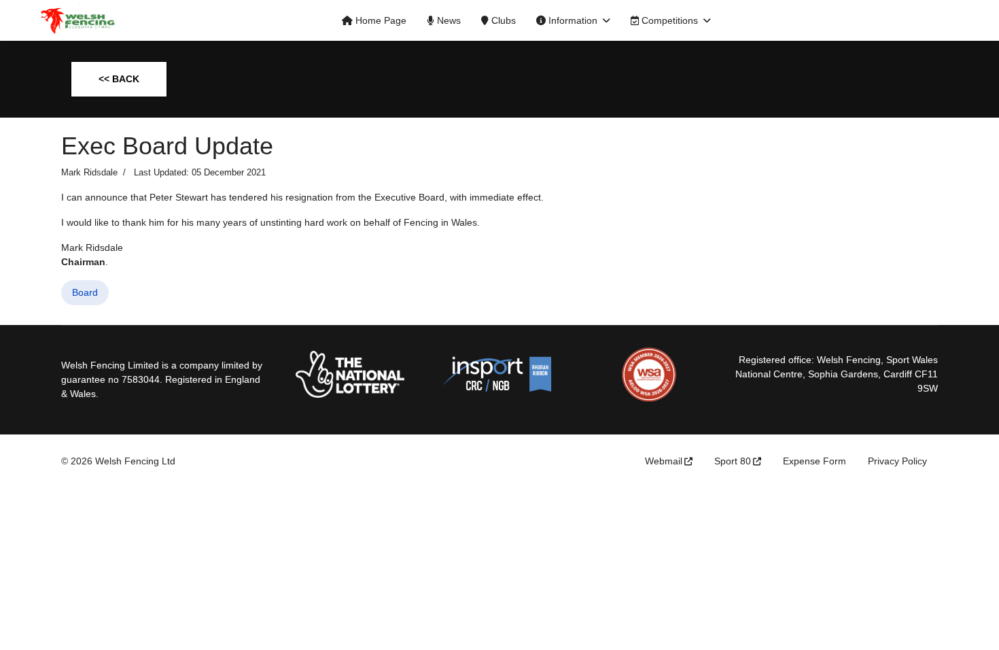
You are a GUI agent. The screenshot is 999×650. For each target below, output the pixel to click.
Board (85, 292)
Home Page (379, 20)
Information (571, 20)
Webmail (663, 461)
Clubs (502, 20)
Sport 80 (732, 461)
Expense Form (814, 461)
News (447, 20)
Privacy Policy (897, 461)
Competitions (668, 20)
